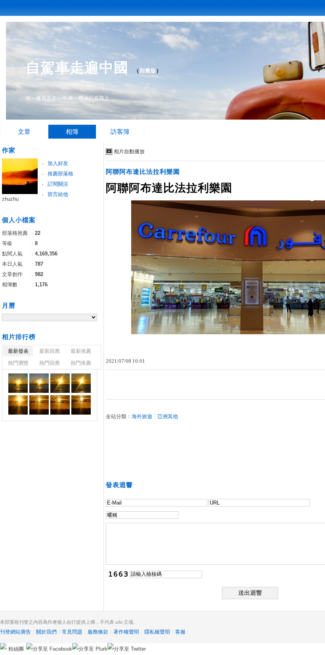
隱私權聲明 (157, 632)
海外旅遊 (142, 416)
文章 (24, 131)
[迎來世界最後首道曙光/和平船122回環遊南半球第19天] (18, 383)
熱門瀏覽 (18, 363)
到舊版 (148, 71)
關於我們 (46, 632)
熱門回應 (49, 363)
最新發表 (18, 351)
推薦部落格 (60, 174)
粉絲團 (16, 649)
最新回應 (49, 351)
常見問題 (72, 632)
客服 (180, 632)
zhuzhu (10, 199)
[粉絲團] (3, 646)
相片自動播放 (129, 151)
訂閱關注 (58, 184)
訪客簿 (120, 131)
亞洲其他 (167, 416)
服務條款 (98, 632)
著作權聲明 (126, 632)
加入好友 (58, 163)
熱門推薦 (81, 363)
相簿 (72, 131)
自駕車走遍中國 (77, 67)
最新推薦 (81, 351)
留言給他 (58, 194)
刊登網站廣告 (15, 632)
